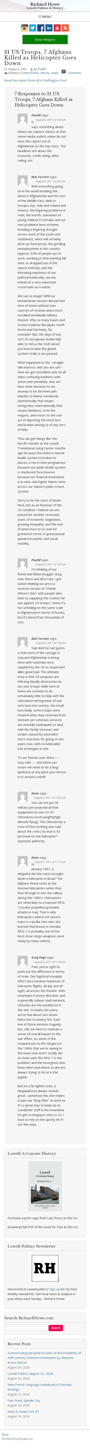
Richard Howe (45, 4)
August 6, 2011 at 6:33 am (51, 181)
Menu (46, 16)
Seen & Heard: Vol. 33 (23, 1411)
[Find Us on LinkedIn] (49, 27)
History (45, 72)
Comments (74, 72)
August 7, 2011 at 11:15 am (50, 862)
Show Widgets (45, 39)
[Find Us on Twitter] (32, 27)
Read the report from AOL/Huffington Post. (35, 80)
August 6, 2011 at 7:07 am (51, 564)
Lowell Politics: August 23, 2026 (30, 1373)
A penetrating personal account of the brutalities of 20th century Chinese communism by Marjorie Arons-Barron (44, 1358)
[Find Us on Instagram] (24, 27)
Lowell (54, 72)
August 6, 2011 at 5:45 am (51, 120)
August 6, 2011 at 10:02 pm (50, 797)
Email (5, 1434)
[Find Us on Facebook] (41, 27)
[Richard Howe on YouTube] (57, 27)
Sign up (55, 1289)
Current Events (30, 72)
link (75, 1218)
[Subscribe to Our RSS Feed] (65, 27)
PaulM (42, 69)
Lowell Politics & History (45, 8)
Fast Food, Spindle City (24, 1400)
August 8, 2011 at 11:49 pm (50, 962)
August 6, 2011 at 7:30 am (51, 643)
